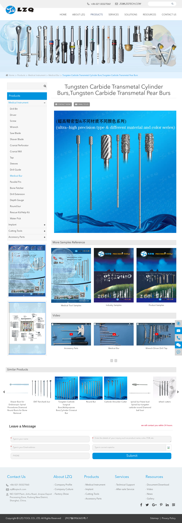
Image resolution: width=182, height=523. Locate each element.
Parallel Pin (15, 182)
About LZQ (78, 15)
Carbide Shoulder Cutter (115, 402)
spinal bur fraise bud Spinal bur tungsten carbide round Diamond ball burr (140, 406)
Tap (12, 158)
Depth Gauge (17, 200)
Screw (13, 121)
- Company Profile (62, 485)
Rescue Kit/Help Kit (20, 212)
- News (149, 494)
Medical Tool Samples (71, 306)
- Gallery (150, 499)
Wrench (14, 127)
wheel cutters (165, 402)
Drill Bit (13, 109)
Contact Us (169, 15)
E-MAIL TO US (82, 104)
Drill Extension (17, 194)
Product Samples (156, 305)
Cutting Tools (15, 231)
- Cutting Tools (91, 494)
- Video (149, 489)
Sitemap (154, 518)
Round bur (15, 206)
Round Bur (91, 402)
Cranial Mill (16, 152)
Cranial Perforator (19, 145)
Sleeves (14, 164)
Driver (13, 115)
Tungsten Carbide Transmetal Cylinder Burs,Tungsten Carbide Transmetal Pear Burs (100, 75)
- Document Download (157, 485)
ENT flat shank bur (42, 402)
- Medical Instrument (94, 485)
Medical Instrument (37, 75)
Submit (131, 456)
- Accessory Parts (93, 499)
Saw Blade (15, 133)
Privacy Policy (169, 518)
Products (97, 15)
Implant (12, 225)
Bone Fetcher (17, 188)
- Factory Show (61, 494)
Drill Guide (15, 170)
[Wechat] (178, 344)
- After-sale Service (124, 489)
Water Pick (15, 219)
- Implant (88, 489)
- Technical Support (125, 485)
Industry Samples (113, 305)
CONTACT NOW (63, 104)
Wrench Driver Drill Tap (156, 348)
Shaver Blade (17, 139)
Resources (149, 15)
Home (63, 15)
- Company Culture (63, 489)
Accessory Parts (17, 237)
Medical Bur (53, 75)
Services (113, 15)
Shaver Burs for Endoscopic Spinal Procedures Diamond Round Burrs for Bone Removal (17, 407)
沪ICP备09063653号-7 (76, 518)
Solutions (130, 15)
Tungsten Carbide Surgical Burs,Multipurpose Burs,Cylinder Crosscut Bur (66, 407)
